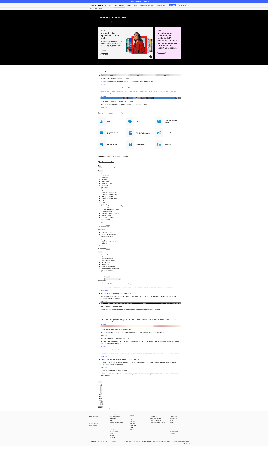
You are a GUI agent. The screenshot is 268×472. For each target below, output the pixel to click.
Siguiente (100, 407)
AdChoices (188, 443)
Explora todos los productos (115, 416)
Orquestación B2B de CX (94, 429)
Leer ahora (105, 54)
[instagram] (101, 441)
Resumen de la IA (173, 418)
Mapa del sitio (167, 441)
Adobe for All (172, 433)
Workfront (168, 144)
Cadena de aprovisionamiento (176, 429)
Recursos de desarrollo (154, 427)
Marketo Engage (112, 144)
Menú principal (108, 5)
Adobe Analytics (113, 418)
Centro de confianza (174, 431)
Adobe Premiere (133, 431)
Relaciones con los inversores (176, 427)
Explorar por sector (161, 5)
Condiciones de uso (150, 441)
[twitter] (103, 441)
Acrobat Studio (112, 426)
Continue (146, 1)
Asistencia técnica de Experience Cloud (157, 422)
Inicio (91, 8)
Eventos (172, 422)
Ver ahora (161, 52)
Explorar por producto (132, 5)
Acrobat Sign (112, 424)
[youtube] (108, 441)
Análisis (109, 121)
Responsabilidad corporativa (175, 426)
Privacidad (144, 441)
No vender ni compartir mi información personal (180, 441)
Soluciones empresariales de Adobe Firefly (118, 422)
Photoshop (132, 429)
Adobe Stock (132, 423)
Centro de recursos (153, 416)
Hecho (108, 226)
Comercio (139, 121)
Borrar (99, 165)
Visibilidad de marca (93, 427)
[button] (150, 56)
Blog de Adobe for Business (155, 420)
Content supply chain (93, 425)
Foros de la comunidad (154, 426)
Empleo (171, 420)
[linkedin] (106, 441)
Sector (99, 251)
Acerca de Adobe (173, 416)
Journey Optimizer (170, 133)
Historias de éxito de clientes (155, 418)
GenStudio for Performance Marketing (143, 132)
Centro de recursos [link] (119, 5)
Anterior (99, 382)
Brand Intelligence (113, 427)
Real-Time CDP (140, 144)
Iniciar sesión (182, 5)
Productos (100, 170)
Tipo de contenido (101, 229)
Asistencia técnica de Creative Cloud (157, 424)
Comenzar (172, 5)
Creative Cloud (112, 429)
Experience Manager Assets (171, 121)
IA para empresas (92, 430)
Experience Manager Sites (113, 132)
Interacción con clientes (93, 423)
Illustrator (131, 427)
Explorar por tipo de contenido (147, 5)
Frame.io (111, 433)
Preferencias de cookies (159, 441)
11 (101, 404)
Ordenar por (101, 279)
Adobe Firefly (132, 421)
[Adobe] (188, 5)
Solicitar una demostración (94, 416)
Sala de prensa (173, 424)
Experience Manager (114, 431)
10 (101, 402)
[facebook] (98, 441)
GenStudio (112, 435)
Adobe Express (112, 420)
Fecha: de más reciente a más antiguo (113, 279)
